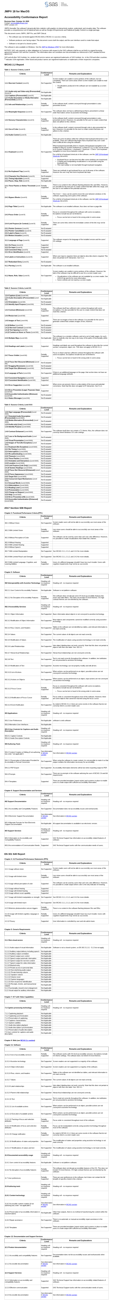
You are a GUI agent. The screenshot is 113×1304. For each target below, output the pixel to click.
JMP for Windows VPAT (50, 47)
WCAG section (44, 754)
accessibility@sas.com (19, 23)
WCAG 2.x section (27, 1040)
